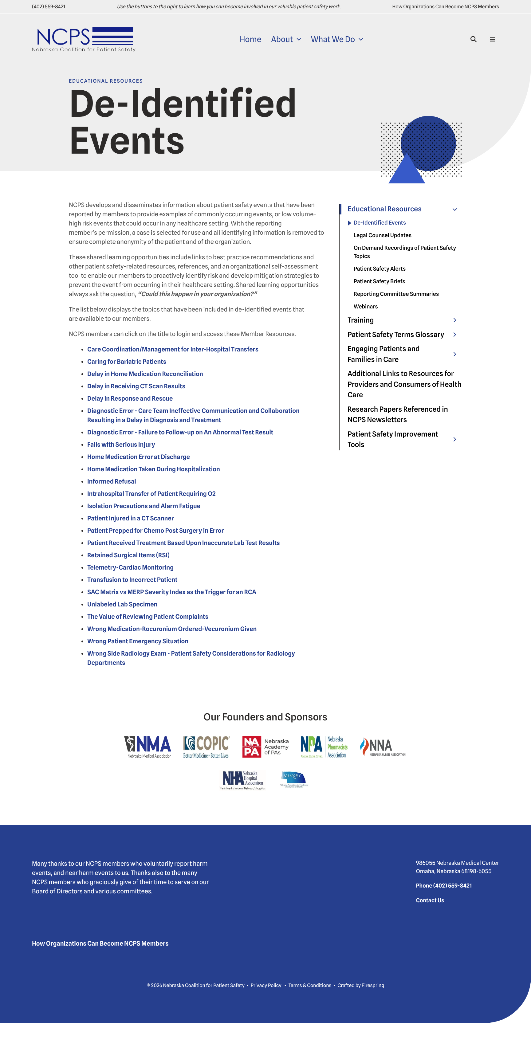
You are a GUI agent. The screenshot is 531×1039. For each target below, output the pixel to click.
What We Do (333, 39)
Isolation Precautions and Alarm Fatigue (143, 506)
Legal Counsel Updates (382, 235)
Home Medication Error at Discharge (138, 457)
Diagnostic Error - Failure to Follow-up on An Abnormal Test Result (180, 432)
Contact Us (430, 900)
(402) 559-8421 (48, 7)
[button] (473, 39)
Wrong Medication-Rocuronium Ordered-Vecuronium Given (172, 629)
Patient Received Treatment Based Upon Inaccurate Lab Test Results (183, 543)
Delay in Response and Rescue (130, 398)
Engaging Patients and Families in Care (384, 354)
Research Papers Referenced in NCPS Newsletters (398, 414)
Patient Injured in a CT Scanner (130, 518)
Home (250, 39)
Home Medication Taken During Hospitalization (153, 469)
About (282, 39)
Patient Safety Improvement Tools (393, 439)
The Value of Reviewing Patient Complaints (147, 616)
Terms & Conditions (309, 985)
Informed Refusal (111, 481)
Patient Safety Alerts (380, 269)
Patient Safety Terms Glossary (396, 335)
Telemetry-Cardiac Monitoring (130, 567)
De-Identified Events (380, 223)
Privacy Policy (266, 985)
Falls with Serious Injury (121, 444)
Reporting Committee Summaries (396, 294)
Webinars (366, 307)
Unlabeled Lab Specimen (122, 604)
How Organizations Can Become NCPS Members (445, 7)
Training (361, 320)
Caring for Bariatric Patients (126, 361)
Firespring (373, 985)
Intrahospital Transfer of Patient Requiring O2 (151, 493)
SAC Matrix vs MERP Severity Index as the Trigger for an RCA (171, 592)
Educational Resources (385, 209)
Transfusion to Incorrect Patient (132, 579)
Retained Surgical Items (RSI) (128, 555)
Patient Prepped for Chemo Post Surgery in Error (155, 530)
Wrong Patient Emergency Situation (137, 641)
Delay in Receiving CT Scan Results (136, 386)
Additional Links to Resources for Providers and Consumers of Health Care (405, 384)
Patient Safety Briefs (379, 281)
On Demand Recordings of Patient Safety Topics (405, 252)
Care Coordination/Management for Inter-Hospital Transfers (172, 349)
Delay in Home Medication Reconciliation (145, 374)
